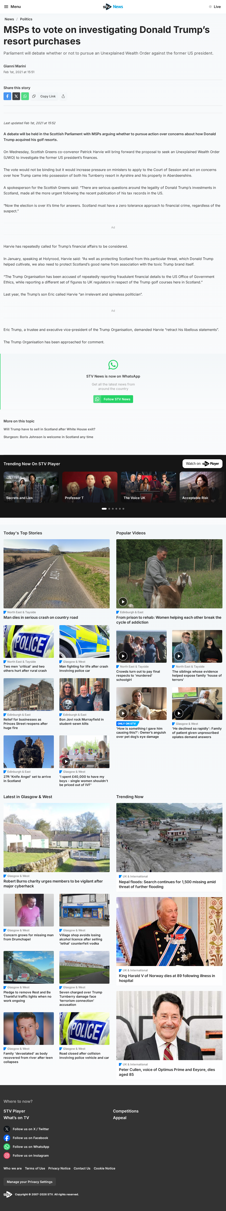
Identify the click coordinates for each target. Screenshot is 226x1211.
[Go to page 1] (104, 509)
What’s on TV (16, 1117)
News (9, 19)
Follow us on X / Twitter (31, 1129)
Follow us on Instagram (31, 1155)
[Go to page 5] (120, 509)
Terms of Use (35, 1168)
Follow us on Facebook (30, 1138)
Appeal (119, 1117)
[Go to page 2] (109, 509)
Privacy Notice (59, 1168)
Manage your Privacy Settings (30, 1182)
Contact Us (82, 1168)
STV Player (14, 1111)
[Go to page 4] (116, 509)
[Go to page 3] (113, 509)
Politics (26, 19)
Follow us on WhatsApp (31, 1146)
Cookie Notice (104, 1168)
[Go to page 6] (123, 509)
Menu (16, 6)
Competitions (126, 1111)
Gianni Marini (15, 66)
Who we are (13, 1168)
